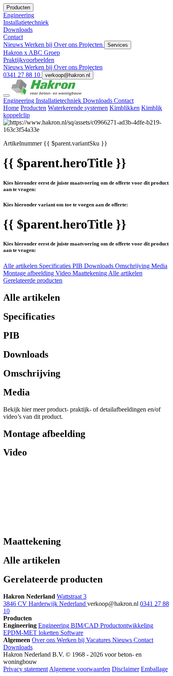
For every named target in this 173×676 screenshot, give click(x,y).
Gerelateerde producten (32, 280)
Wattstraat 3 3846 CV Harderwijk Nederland (45, 600)
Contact (124, 100)
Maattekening (90, 273)
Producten (33, 107)
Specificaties (55, 265)
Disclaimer (125, 669)
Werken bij (39, 44)
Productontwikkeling (126, 625)
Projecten (91, 44)
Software (71, 632)
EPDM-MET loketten (31, 632)
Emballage (154, 669)
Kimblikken (124, 107)
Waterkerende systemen (78, 107)
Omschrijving (133, 265)
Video (64, 273)
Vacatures (99, 639)
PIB (78, 265)
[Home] (46, 93)
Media (159, 265)
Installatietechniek (59, 100)
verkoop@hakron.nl (67, 75)
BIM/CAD (85, 625)
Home (11, 107)
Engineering (19, 100)
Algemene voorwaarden (79, 669)
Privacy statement (25, 669)
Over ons (66, 44)
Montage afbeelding (29, 273)
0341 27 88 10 (22, 74)
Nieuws (14, 44)
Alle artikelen (21, 265)
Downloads (98, 100)
